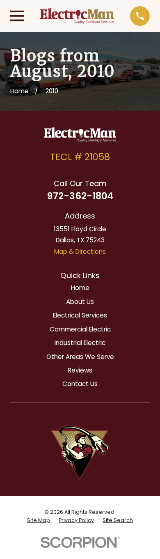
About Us (80, 301)
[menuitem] (38, 520)
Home (80, 287)
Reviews (80, 370)
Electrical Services (80, 315)
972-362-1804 (80, 195)
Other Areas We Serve (80, 356)
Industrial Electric (80, 342)
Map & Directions (80, 251)
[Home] (77, 15)
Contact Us (80, 384)
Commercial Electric (80, 329)
